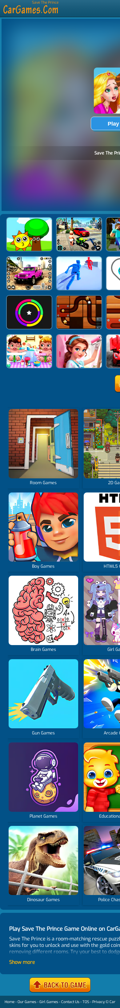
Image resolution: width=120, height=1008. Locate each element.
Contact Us (70, 1001)
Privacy (98, 1001)
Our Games (27, 1001)
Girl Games (48, 1001)
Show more (22, 962)
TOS (85, 1001)
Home (9, 1001)
